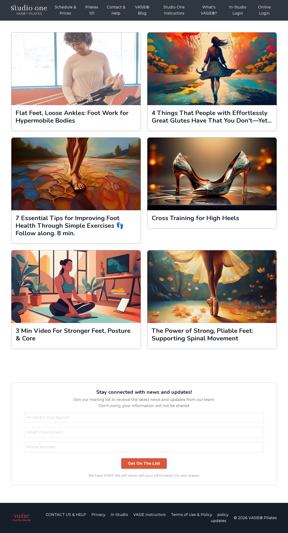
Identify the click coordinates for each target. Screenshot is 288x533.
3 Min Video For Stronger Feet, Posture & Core (73, 334)
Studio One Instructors (174, 10)
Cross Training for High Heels (195, 218)
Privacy (98, 514)
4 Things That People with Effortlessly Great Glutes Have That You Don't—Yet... (212, 117)
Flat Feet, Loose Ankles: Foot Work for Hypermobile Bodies (72, 117)
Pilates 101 (91, 10)
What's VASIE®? (209, 10)
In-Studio (119, 514)
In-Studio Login (237, 10)
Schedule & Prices (65, 10)
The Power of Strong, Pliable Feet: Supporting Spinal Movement (202, 334)
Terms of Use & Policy (192, 514)
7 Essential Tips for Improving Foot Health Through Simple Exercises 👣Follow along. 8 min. (70, 225)
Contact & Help (116, 10)
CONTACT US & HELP (66, 514)
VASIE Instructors (149, 514)
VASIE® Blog (142, 10)
